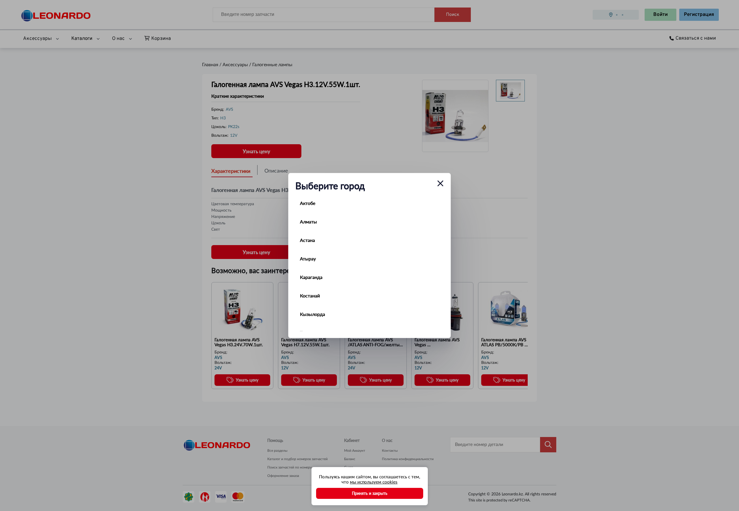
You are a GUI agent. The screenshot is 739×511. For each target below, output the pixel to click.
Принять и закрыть (369, 493)
